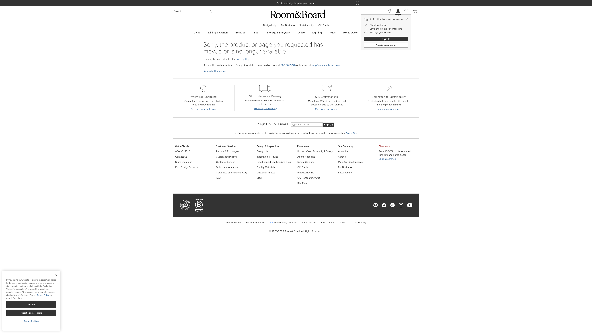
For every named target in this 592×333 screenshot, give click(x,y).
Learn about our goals (388, 109)
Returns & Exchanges (227, 151)
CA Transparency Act (308, 177)
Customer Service (225, 162)
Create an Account (386, 45)
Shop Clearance (387, 158)
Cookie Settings (31, 321)
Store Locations (183, 162)
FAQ (218, 177)
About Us (343, 151)
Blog (259, 177)
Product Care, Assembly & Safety (315, 151)
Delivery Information (227, 167)
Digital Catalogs (305, 162)
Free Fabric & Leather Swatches (274, 162)
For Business (288, 25)
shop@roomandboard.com (325, 65)
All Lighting (243, 59)
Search (177, 11)
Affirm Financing (306, 156)
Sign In (386, 39)
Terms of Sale (328, 222)
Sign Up (328, 124)
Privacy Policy (233, 222)
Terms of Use (309, 222)
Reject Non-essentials (31, 312)
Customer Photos (266, 172)
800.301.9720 (288, 65)
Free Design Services (186, 167)
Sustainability (306, 25)
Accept (31, 304)
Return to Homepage (215, 71)
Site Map (302, 183)
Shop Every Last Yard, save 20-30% (296, 3)
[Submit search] (210, 11)
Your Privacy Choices (285, 222)
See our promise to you (203, 109)
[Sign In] (398, 11)
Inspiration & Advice (267, 156)
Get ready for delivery (265, 108)
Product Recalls (305, 172)
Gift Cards (323, 25)
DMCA (343, 222)
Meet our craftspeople (327, 109)
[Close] (407, 19)
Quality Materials (266, 167)
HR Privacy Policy (255, 222)
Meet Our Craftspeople (350, 162)
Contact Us (181, 156)
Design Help (269, 25)
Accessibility (359, 222)
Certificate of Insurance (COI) (231, 172)
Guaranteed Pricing (226, 156)
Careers (342, 156)
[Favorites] (406, 14)
